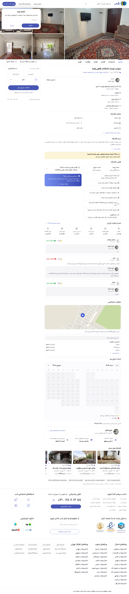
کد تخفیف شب (110, 506)
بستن (12, 25)
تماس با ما (123, 499)
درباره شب (124, 503)
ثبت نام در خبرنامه (64, 531)
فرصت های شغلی (95, 506)
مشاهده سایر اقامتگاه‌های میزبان (57, 430)
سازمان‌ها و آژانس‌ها (25, 4)
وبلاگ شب (112, 510)
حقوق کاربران (123, 510)
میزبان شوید (37, 4)
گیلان (112, 484)
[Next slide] (49, 463)
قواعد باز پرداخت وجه (109, 503)
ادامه (30, 25)
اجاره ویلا (118, 484)
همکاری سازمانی (95, 503)
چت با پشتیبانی (66, 506)
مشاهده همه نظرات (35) (54, 223)
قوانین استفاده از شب (109, 499)
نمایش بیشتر (117, 149)
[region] (83, 317)
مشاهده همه (115, 353)
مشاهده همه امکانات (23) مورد (112, 133)
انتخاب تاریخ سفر (23, 87)
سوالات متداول (122, 506)
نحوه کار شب (96, 499)
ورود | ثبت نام (10, 4)
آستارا (106, 484)
